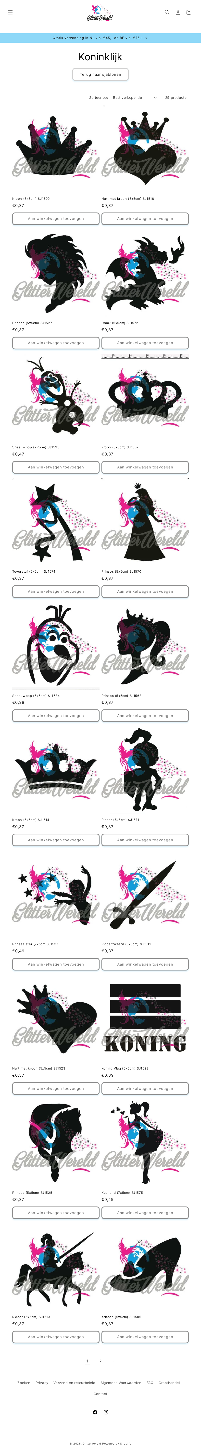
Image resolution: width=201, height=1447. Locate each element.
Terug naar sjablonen (100, 74)
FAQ (150, 1383)
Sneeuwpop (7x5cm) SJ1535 (35, 447)
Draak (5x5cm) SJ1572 (119, 323)
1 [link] (87, 1361)
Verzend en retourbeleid (74, 1383)
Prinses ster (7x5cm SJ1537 (35, 944)
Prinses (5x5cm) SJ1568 (121, 696)
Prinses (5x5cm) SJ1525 (32, 1193)
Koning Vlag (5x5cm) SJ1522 (125, 1068)
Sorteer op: (98, 97)
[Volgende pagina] (113, 1361)
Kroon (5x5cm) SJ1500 (31, 199)
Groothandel (169, 1383)
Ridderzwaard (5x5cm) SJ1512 (126, 944)
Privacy (42, 1383)
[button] (10, 12)
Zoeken (23, 1383)
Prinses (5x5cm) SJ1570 (121, 571)
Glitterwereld (92, 1443)
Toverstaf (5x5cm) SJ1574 (33, 571)
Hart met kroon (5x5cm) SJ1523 (38, 1068)
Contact (100, 1394)
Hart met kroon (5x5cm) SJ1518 (127, 199)
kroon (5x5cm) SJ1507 (119, 447)
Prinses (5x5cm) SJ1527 (32, 323)
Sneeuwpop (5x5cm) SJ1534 (36, 696)
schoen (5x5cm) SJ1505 (121, 1317)
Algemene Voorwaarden (120, 1383)
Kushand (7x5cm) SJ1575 (122, 1193)
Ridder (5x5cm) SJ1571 (120, 820)
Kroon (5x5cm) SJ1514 (30, 820)
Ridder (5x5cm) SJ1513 (31, 1317)
